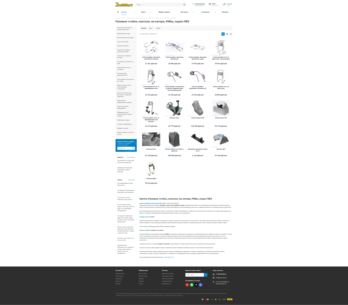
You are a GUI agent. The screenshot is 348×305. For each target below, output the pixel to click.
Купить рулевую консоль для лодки (151, 203)
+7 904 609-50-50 (199, 4)
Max (201, 285)
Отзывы (118, 284)
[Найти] (184, 4)
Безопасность (166, 284)
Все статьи (132, 180)
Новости (141, 281)
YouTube (187, 285)
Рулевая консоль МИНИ (146, 217)
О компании (119, 276)
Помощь (165, 270)
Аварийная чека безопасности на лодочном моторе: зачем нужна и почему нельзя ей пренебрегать (125, 249)
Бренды (141, 278)
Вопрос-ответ (143, 276)
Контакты (118, 281)
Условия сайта (120, 273)
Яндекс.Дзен (196, 285)
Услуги (141, 284)
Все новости (131, 157)
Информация (143, 270)
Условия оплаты (167, 281)
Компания (119, 270)
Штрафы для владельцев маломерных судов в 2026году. (124, 169)
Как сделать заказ (167, 276)
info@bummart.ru (221, 278)
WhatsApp (191, 285)
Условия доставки (167, 278)
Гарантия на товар (168, 273)
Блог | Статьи (143, 273)
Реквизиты (119, 278)
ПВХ (164, 203)
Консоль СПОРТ (144, 230)
